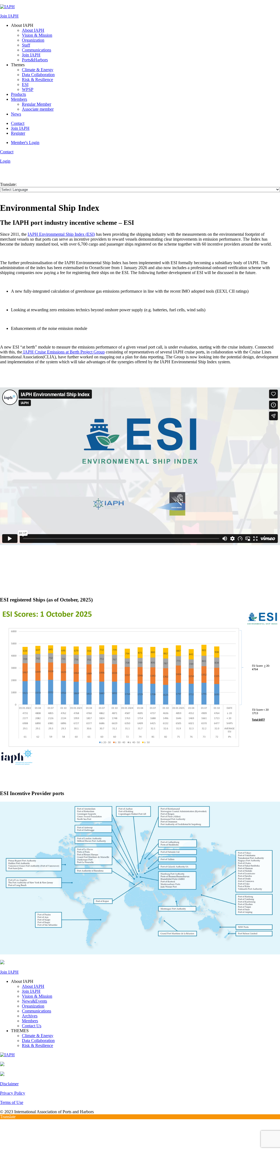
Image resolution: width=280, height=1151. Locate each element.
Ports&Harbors (35, 59)
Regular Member (36, 104)
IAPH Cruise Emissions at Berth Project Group (63, 352)
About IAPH (33, 30)
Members (19, 99)
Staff (26, 45)
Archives (29, 1016)
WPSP (27, 89)
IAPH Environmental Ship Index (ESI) (61, 234)
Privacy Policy (12, 1093)
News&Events (34, 1001)
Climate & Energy (37, 69)
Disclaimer (9, 1083)
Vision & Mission (37, 35)
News (16, 114)
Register (18, 133)
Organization (33, 40)
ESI (25, 84)
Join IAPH (9, 16)
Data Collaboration (38, 74)
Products (18, 94)
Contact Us (31, 1025)
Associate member (38, 109)
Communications (36, 50)
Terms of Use (11, 1102)
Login (5, 161)
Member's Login (25, 142)
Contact (17, 123)
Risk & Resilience (37, 79)
